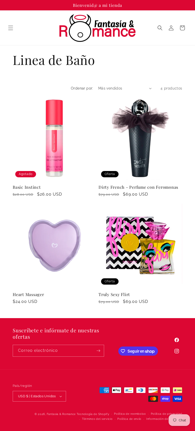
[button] (10, 27)
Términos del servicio (97, 419)
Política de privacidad (166, 414)
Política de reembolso (130, 414)
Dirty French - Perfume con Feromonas (138, 186)
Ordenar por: (82, 88)
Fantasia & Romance (61, 414)
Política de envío (129, 419)
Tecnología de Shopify (93, 414)
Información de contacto (164, 419)
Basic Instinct (27, 186)
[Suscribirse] (98, 351)
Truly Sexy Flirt (114, 294)
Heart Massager (28, 294)
